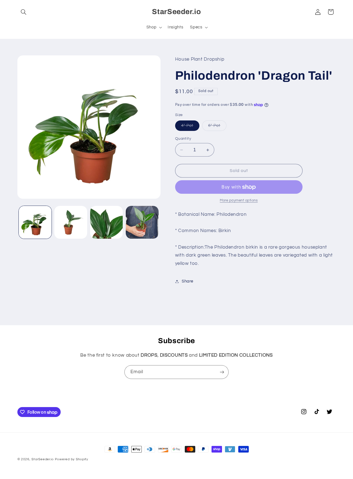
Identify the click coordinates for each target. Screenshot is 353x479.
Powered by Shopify (71, 459)
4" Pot (190, 127)
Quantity (183, 139)
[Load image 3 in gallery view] (106, 222)
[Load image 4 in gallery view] (142, 222)
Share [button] (187, 281)
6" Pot (217, 127)
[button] (23, 12)
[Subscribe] (222, 372)
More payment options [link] (239, 201)
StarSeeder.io (42, 459)
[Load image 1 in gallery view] (35, 222)
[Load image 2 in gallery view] (70, 222)
